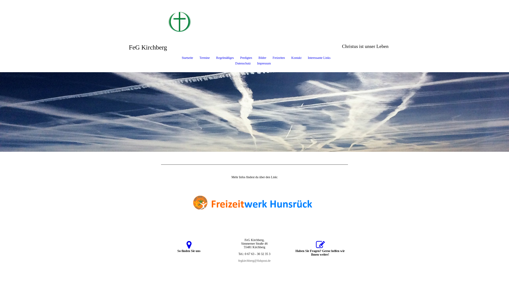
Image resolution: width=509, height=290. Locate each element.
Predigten (246, 57)
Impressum (264, 63)
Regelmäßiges (225, 57)
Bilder (262, 57)
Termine (204, 57)
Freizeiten (279, 57)
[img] (254, 20)
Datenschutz (243, 63)
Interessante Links (319, 57)
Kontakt (296, 57)
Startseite (187, 57)
